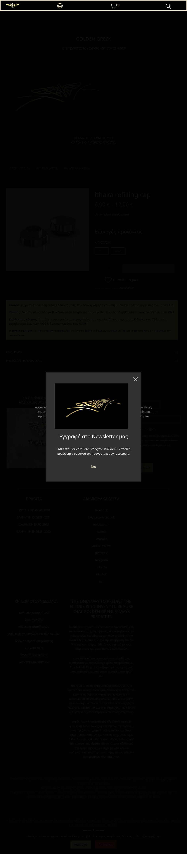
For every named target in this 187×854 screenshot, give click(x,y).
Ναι (93, 467)
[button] (66, 6)
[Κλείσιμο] (135, 377)
